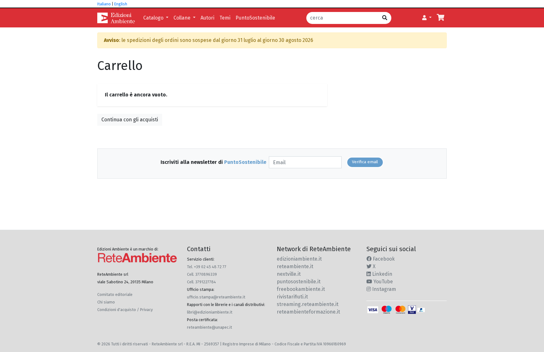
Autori (207, 18)
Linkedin (381, 274)
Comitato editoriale (115, 294)
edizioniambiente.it (299, 259)
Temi (224, 18)
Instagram (383, 289)
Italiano (104, 4)
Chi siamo (106, 302)
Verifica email (365, 161)
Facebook (383, 259)
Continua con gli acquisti (129, 120)
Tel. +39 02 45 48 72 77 (206, 266)
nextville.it (289, 274)
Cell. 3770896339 (202, 274)
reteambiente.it (295, 266)
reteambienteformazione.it (308, 312)
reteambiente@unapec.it (209, 327)
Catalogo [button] (154, 18)
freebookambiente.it (301, 289)
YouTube (382, 282)
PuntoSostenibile (255, 18)
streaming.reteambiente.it (307, 304)
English (120, 4)
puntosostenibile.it (298, 282)
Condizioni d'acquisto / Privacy (125, 309)
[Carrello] (440, 18)
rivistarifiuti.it (292, 297)
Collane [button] (182, 18)
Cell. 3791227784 (201, 282)
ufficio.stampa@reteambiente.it (216, 297)
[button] (427, 18)
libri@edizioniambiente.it (209, 312)
